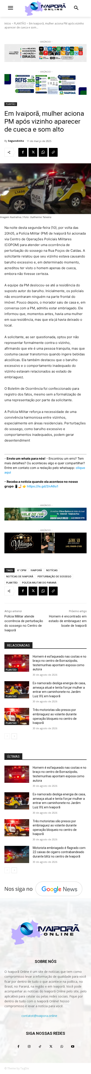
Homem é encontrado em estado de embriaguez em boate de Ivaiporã (68, 621)
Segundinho (16, 140)
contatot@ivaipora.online (39, 1016)
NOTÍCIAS (52, 570)
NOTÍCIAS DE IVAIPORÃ (19, 576)
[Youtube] (72, 1046)
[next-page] (14, 736)
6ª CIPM (21, 570)
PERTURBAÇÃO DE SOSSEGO (54, 576)
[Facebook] (22, 152)
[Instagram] (29, 1046)
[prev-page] (7, 736)
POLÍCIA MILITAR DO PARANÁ (39, 582)
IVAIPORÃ (36, 570)
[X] (32, 152)
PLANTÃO (20, 23)
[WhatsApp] (43, 152)
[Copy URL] (53, 152)
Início (7, 23)
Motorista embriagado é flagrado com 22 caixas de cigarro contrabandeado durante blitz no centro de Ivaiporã (59, 852)
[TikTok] (40, 1046)
